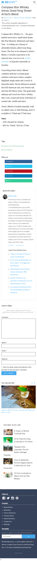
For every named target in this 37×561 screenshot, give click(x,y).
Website (4, 359)
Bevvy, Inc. (11, 541)
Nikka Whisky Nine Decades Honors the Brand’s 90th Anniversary (20, 272)
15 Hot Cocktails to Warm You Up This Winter (22, 476)
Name (4, 343)
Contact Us (8, 521)
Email (9, 180)
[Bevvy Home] (10, 2)
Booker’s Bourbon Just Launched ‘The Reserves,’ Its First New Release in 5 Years (21, 280)
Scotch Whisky (7, 150)
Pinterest (10, 171)
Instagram (20, 245)
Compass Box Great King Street (13, 146)
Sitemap (7, 524)
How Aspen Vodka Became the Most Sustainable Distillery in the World (20, 289)
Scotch (21, 18)
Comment (5, 317)
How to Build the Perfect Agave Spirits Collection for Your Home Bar (17, 464)
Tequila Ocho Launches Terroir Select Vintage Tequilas (16, 451)
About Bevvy (8, 507)
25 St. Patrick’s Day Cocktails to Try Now (23, 440)
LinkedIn (10, 175)
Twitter (9, 166)
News (16, 18)
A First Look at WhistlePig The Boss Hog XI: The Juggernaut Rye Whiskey (20, 263)
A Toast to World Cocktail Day (21, 432)
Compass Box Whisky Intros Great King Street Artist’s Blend (16, 11)
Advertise (7, 510)
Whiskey (28, 18)
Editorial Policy (9, 518)
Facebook (10, 161)
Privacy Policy (9, 516)
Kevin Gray (8, 18)
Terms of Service (10, 513)
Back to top (18, 553)
